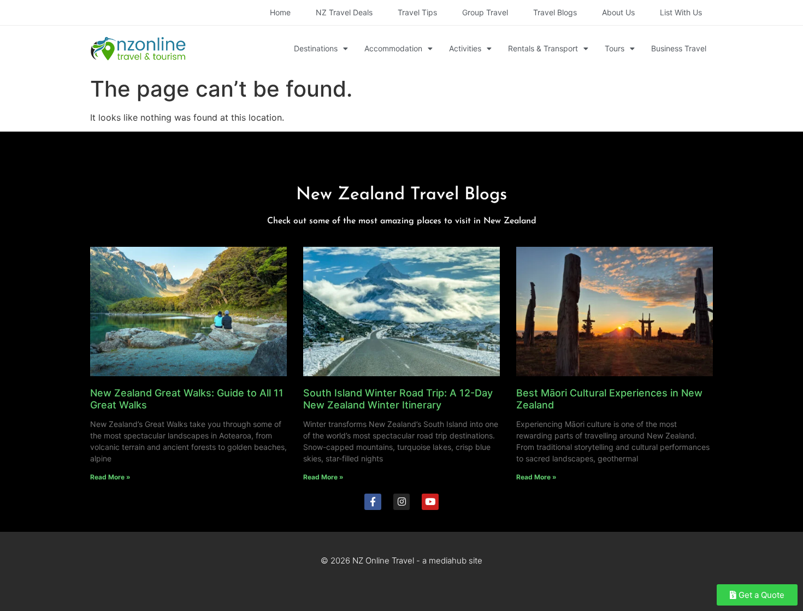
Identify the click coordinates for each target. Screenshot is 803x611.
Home (280, 12)
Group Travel (485, 12)
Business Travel (678, 48)
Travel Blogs (555, 12)
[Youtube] (430, 502)
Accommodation (393, 48)
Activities (465, 48)
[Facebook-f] (372, 502)
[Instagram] (401, 502)
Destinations (316, 48)
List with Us (681, 12)
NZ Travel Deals (344, 12)
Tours (614, 48)
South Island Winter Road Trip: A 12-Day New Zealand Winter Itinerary (398, 399)
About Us (618, 12)
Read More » (110, 477)
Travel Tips (417, 12)
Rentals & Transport (543, 48)
